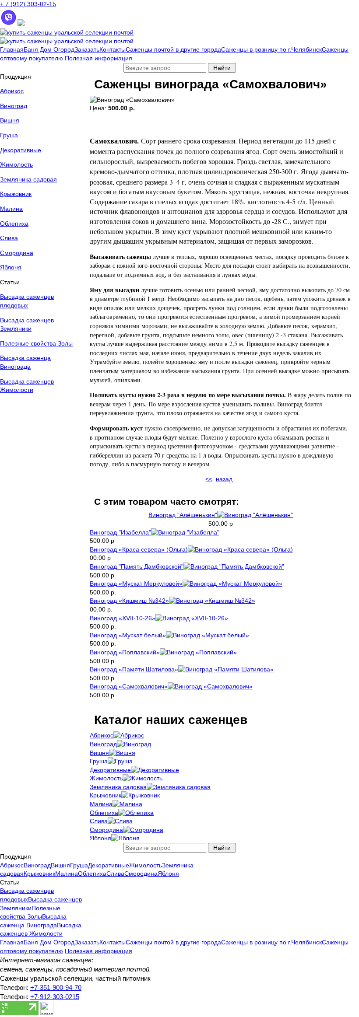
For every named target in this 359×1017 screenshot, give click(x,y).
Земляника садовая (28, 179)
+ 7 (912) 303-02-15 (28, 3)
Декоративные (20, 150)
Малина (11, 208)
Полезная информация (98, 58)
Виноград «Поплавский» (125, 652)
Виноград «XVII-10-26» (122, 618)
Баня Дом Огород (49, 49)
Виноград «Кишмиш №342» (129, 600)
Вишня (9, 120)
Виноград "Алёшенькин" (182, 514)
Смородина (16, 252)
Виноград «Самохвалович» (129, 686)
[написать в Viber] (9, 24)
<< (208, 478)
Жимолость (16, 164)
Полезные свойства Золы (36, 343)
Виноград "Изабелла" (120, 532)
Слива (9, 237)
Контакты (112, 49)
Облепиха (14, 223)
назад (224, 478)
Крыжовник (16, 193)
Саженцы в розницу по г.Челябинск (271, 49)
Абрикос (12, 90)
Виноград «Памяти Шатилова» (134, 669)
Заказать (86, 49)
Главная (12, 49)
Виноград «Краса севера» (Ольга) (139, 549)
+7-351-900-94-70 (55, 987)
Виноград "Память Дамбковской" (136, 566)
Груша (9, 135)
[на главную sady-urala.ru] (67, 32)
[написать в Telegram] (21, 24)
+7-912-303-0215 (54, 996)
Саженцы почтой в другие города (173, 49)
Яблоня (10, 267)
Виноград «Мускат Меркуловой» (136, 583)
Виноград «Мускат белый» (128, 635)
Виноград (13, 105)
